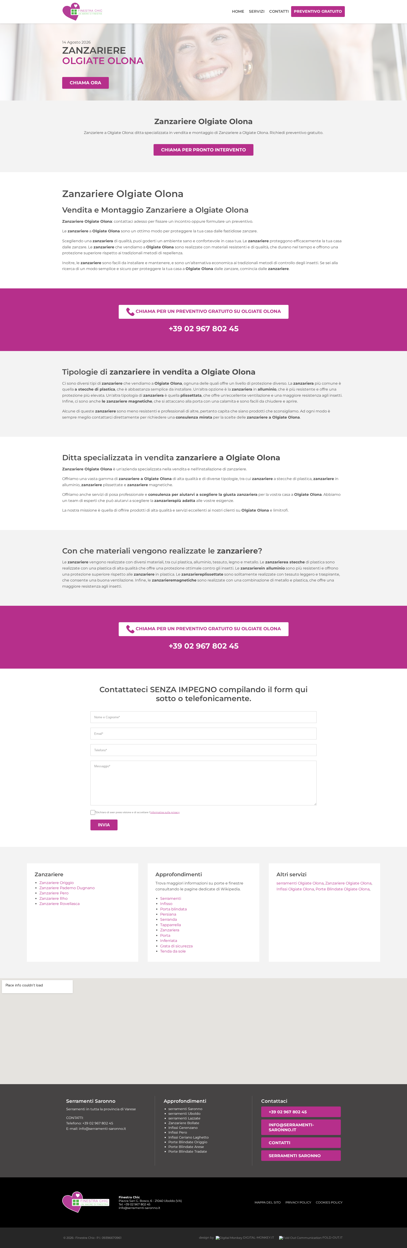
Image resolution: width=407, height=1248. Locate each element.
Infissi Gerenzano (183, 1128)
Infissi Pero (177, 1132)
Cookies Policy (329, 1202)
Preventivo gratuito (318, 11)
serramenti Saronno (185, 1109)
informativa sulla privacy (164, 812)
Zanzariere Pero (54, 893)
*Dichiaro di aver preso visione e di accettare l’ (137, 812)
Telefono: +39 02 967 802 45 (89, 1123)
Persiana (168, 914)
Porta (165, 935)
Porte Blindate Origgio (187, 1142)
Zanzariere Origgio (56, 882)
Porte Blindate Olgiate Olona (343, 889)
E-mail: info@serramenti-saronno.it (96, 1129)
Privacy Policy (298, 1202)
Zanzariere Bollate (183, 1123)
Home (238, 11)
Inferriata (168, 940)
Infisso (166, 903)
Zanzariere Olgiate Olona (348, 883)
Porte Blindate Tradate (187, 1151)
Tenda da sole (173, 951)
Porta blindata (173, 909)
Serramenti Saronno (295, 1155)
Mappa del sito (268, 1202)
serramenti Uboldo (184, 1113)
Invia (104, 824)
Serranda (168, 919)
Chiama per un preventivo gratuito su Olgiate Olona (207, 311)
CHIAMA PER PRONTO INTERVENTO (203, 150)
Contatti (279, 11)
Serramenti (170, 898)
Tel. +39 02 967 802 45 (134, 1204)
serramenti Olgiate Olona (300, 883)
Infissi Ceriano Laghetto (188, 1137)
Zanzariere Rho (53, 898)
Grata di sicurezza (176, 946)
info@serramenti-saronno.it (291, 1127)
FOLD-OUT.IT (332, 1237)
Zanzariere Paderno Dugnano (67, 888)
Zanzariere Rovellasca (59, 903)
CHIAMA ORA (85, 82)
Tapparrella (170, 925)
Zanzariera (169, 930)
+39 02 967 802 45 (288, 1111)
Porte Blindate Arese (186, 1147)
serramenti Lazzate (184, 1118)
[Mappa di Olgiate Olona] (203, 1031)
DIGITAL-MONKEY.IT (258, 1237)
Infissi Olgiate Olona (295, 889)
